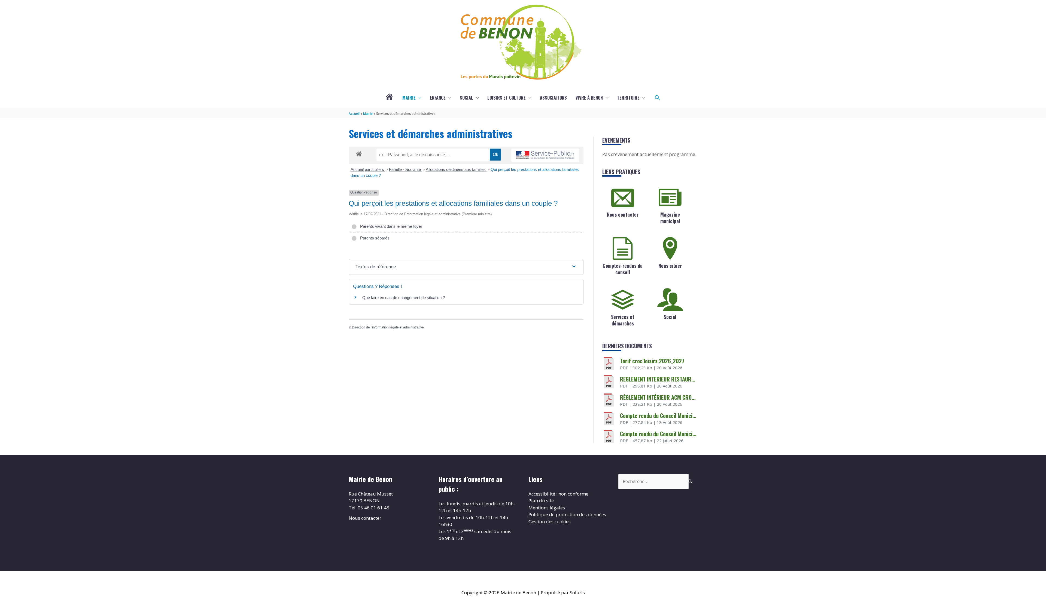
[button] (657, 98)
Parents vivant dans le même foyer (390, 226)
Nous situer (670, 265)
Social (466, 97)
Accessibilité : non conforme (558, 494)
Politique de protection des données (567, 514)
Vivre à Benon (589, 97)
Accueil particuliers (368, 169)
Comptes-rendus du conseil (623, 268)
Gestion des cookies (549, 521)
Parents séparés (374, 238)
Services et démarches (622, 320)
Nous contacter (622, 214)
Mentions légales (546, 508)
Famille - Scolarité (405, 169)
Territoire (628, 97)
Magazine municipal (670, 217)
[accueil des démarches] (359, 153)
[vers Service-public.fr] (545, 155)
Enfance (438, 97)
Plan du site (541, 500)
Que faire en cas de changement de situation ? (403, 297)
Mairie (409, 97)
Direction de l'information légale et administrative (388, 327)
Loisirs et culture (506, 97)
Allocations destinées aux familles (456, 169)
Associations (553, 97)
